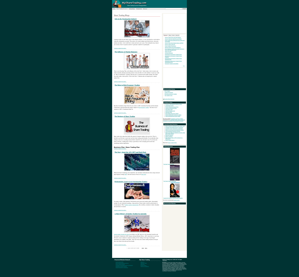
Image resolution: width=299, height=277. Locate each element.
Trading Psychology (169, 92)
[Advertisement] (149, 12)
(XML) (145, 263)
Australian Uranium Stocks (121, 266)
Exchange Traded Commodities (171, 63)
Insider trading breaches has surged (122, 234)
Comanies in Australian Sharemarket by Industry (173, 121)
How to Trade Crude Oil (170, 44)
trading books (177, 200)
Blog (170, 35)
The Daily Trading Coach (168, 164)
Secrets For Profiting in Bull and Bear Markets (173, 198)
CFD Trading (167, 91)
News (173, 35)
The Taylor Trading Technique (169, 181)
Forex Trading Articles (120, 264)
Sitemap (142, 263)
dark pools (143, 174)
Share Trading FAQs (172, 142)
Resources (165, 35)
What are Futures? (169, 135)
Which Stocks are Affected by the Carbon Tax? (175, 126)
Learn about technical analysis (122, 263)
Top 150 (177, 35)
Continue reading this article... (120, 48)
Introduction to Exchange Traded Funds (173, 54)
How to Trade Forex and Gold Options (173, 37)
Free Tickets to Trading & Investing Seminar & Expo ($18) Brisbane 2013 (174, 49)
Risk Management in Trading (171, 94)
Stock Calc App (168, 51)
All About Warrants (169, 53)
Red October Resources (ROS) (171, 113)
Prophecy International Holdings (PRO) (173, 104)
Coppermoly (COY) (169, 105)
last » (146, 248)
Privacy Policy (143, 265)
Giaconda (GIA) (168, 112)
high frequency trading (144, 107)
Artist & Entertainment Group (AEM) (172, 116)
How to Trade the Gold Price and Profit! (173, 39)
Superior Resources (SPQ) (171, 108)
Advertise (143, 264)
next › (143, 248)
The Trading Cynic (168, 95)
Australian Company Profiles (177, 118)
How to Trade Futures (169, 140)
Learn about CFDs (119, 262)
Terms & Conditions (145, 266)
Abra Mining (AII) (168, 109)
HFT (126, 174)
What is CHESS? (169, 136)
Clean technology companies (122, 267)
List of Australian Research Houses (172, 131)
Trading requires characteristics (132, 205)
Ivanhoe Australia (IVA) (170, 111)
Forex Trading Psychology (170, 46)
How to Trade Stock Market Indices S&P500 (174, 43)
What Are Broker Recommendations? (173, 47)
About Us (142, 262)
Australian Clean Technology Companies (174, 128)
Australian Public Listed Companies (177, 119)
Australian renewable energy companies (124, 265)
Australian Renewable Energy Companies (174, 127)
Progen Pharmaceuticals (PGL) (172, 107)
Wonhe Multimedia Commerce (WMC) (173, 115)
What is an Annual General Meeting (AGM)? (174, 130)
